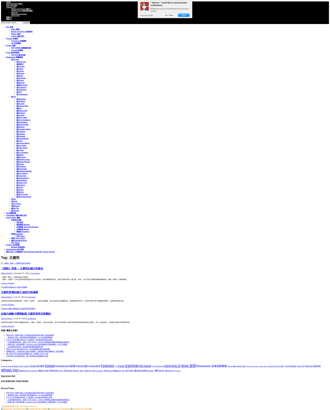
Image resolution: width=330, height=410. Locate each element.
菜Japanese (21, 78)
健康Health (23, 371)
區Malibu (20, 155)
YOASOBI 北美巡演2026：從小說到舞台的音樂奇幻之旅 (27, 356)
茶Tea (13, 199)
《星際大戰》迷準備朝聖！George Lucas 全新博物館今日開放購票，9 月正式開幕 (36, 344)
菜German (20, 73)
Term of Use (15, 15)
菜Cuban (19, 69)
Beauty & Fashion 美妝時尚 (22, 32)
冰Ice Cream (16, 204)
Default (50, 365)
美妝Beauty (117, 371)
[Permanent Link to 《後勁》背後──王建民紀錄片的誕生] (165, 263)
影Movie (54, 370)
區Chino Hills (21, 118)
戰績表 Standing (22, 232)
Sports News (241, 366)
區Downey (20, 127)
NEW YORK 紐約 (11, 5)
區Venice (19, 190)
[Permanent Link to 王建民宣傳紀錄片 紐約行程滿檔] (165, 287)
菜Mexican (20, 83)
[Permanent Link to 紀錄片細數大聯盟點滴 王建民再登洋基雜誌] (165, 309)
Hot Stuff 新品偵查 (18, 55)
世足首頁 (19, 222)
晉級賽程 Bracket (23, 225)
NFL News (15, 243)
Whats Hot (9, 370)
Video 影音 (301, 366)
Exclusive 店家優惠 (18, 41)
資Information (141, 370)
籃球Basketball (17, 234)
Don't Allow (169, 15)
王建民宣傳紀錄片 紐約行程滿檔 (19, 292)
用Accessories (97, 371)
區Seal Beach (21, 180)
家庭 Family (43, 370)
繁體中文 (9, 19)
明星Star (76, 371)
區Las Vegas (21, 146)
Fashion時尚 (94, 366)
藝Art (123, 371)
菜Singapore (21, 87)
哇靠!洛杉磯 (8, 406)
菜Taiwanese (21, 90)
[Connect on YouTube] (81, 409)
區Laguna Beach (23, 143)
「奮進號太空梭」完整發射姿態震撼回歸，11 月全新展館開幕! (29, 337)
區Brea (19, 108)
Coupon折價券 (36, 366)
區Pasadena (21, 166)
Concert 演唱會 (17, 50)
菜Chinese (20, 66)
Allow (184, 15)
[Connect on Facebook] (59, 409)
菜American (21, 62)
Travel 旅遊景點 (290, 366)
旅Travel (68, 370)
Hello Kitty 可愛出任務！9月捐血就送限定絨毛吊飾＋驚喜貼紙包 (30, 335)
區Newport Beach (23, 162)
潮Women (88, 371)
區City (13, 97)
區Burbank (20, 113)
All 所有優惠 (16, 43)
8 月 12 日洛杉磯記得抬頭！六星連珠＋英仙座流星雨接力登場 (29, 340)
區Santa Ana (21, 176)
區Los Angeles (22, 153)
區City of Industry (23, 120)
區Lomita (20, 150)
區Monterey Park (23, 159)
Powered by (144, 15)
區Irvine (19, 141)
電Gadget (169, 371)
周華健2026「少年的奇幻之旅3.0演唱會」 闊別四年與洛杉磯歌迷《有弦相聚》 (35, 351)
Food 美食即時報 (12, 52)
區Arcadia (20, 104)
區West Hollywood (23, 197)
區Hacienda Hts (22, 139)
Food (115, 366)
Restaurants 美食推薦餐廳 (212, 366)
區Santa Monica (22, 178)
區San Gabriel (22, 173)
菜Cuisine (15, 59)
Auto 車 (10, 366)
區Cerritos (20, 115)
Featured (107, 365)
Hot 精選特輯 (11, 213)
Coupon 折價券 (12, 39)
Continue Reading (7, 283)
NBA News (20, 236)
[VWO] (150, 15)
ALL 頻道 (9, 27)
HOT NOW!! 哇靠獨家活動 (21, 48)
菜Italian (19, 76)
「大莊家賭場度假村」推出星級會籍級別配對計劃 (24, 347)
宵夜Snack (15, 206)
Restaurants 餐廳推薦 (14, 57)
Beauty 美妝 (16, 34)
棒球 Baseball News (19, 241)
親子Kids (130, 371)
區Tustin (19, 187)
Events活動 (82, 366)
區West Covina (22, 194)
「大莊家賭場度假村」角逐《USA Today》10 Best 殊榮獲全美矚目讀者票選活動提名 (37, 342)
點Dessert (15, 211)
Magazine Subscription (19, 14)
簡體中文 (9, 17)
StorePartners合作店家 (15, 249)
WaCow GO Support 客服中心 (21, 9)
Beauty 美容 (18, 366)
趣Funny (159, 370)
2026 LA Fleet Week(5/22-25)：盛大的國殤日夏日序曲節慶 (28, 349)
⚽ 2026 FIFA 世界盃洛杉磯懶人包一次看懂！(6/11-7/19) (27, 354)
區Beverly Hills (22, 106)
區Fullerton (20, 132)
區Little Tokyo (21, 148)
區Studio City (21, 183)
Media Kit (14, 12)
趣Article (151, 371)
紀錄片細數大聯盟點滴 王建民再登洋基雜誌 (26, 313)
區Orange (20, 164)
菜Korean (20, 80)
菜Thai (19, 92)
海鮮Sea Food (21, 85)
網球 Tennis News (18, 238)
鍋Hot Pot (15, 208)
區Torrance (20, 185)
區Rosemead (21, 169)
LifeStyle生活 (172, 365)
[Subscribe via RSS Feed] (13, 409)
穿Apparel (108, 371)
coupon (26, 366)
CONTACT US (10, 7)
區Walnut (20, 192)
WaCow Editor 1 (7, 273)
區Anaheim (20, 101)
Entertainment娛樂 (65, 366)
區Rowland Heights (24, 171)
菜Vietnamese (21, 94)
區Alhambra (21, 99)
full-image (145, 365)
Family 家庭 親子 (17, 36)
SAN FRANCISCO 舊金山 (14, 4)
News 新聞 (15, 29)
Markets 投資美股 (18, 247)
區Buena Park (21, 111)
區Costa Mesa (21, 122)
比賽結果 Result (22, 229)
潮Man (82, 371)
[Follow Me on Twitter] (36, 409)
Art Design (4, 366)
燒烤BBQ (19, 64)
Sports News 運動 (13, 218)
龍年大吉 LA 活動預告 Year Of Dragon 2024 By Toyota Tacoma (30, 252)
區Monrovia (21, 157)
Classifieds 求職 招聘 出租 (16, 215)
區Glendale (20, 136)
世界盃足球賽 (16, 220)
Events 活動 (10, 46)
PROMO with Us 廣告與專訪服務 (22, 11)
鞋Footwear (177, 371)
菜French (20, 71)
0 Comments (35, 273)
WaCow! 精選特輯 (313, 366)
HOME (8, 2)
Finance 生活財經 (13, 245)
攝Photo (61, 371)
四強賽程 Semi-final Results (27, 227)
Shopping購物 (231, 366)
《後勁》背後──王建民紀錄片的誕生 (22, 268)
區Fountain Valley (23, 129)
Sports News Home (253, 366)
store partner (263, 366)
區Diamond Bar (22, 125)
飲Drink (14, 201)
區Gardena (20, 134)
